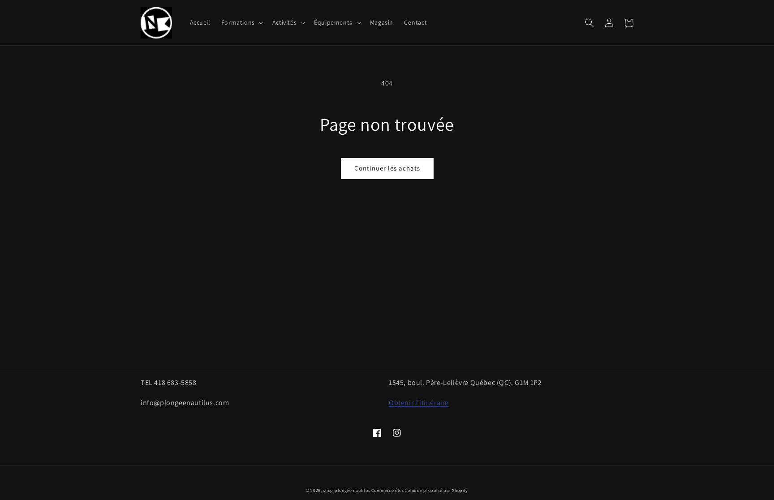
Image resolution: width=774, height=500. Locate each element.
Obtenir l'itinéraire (419, 402)
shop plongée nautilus (346, 490)
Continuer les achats (387, 168)
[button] (241, 22)
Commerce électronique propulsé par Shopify (419, 490)
